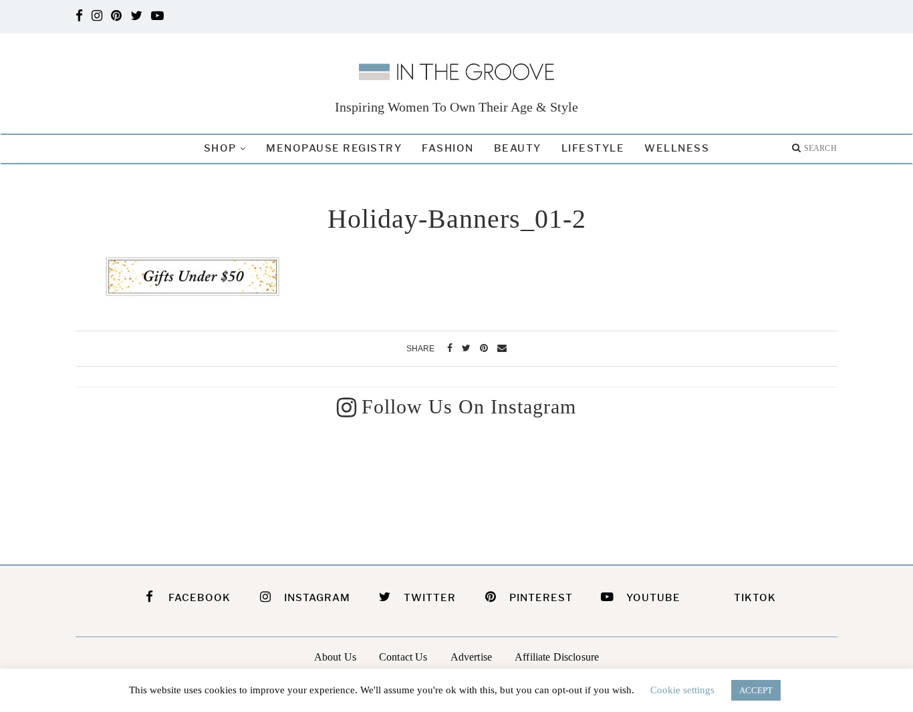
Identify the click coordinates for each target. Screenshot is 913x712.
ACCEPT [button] (756, 690)
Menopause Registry (334, 148)
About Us (335, 657)
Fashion (448, 148)
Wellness (676, 148)
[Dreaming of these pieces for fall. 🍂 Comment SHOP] (750, 487)
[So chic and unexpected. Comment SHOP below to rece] (554, 487)
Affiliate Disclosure (557, 657)
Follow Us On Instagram (469, 406)
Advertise (471, 657)
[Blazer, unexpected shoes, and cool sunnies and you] (359, 487)
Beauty (517, 148)
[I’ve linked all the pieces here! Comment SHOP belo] (163, 487)
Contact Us (403, 657)
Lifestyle (593, 148)
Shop (220, 148)
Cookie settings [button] (682, 690)
